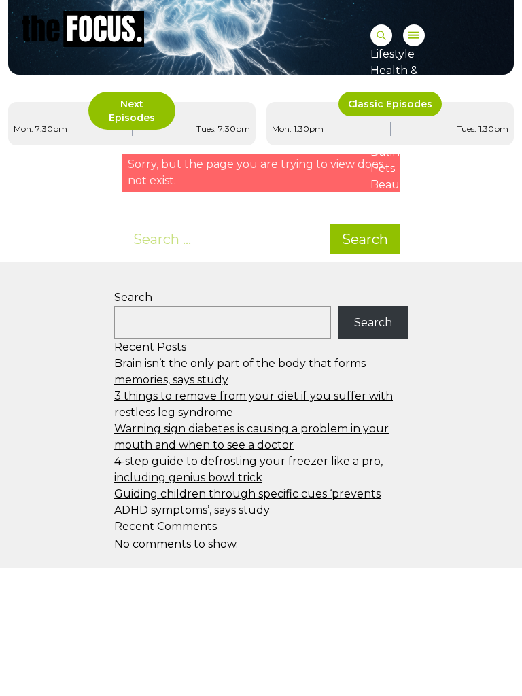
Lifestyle (392, 54)
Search (365, 239)
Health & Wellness (394, 78)
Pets (382, 168)
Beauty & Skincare (420, 184)
